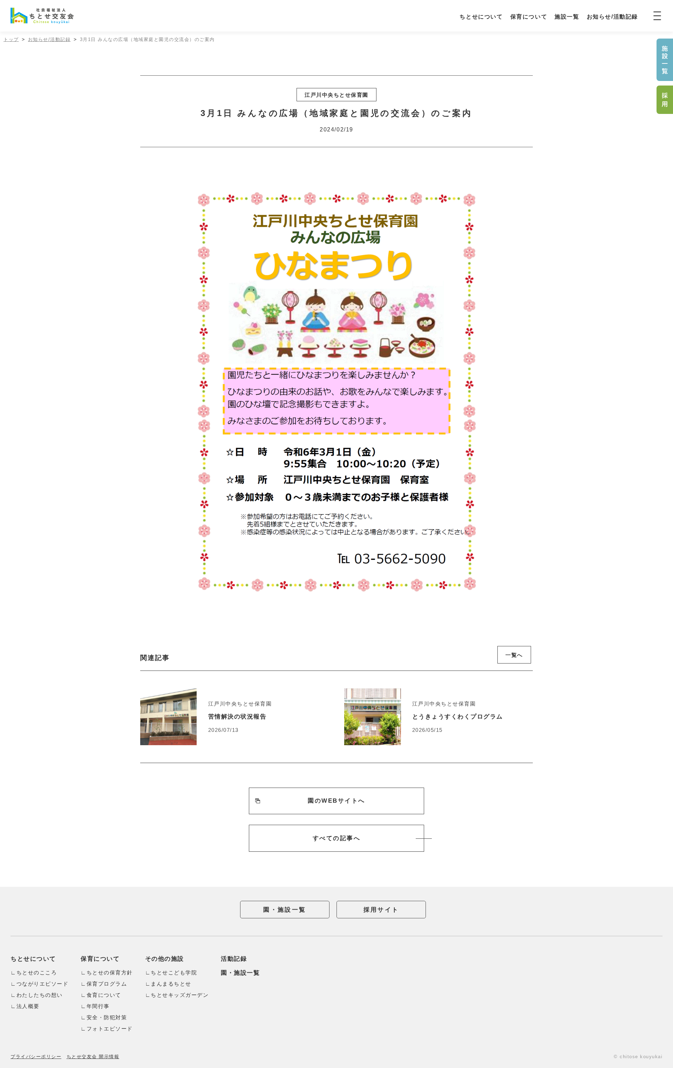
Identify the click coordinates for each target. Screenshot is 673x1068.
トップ (11, 39)
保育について (529, 17)
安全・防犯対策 (107, 1017)
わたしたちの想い (39, 995)
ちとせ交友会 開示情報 (93, 1056)
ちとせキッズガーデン (180, 995)
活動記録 (234, 958)
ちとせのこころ (36, 972)
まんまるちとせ (171, 984)
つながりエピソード (42, 984)
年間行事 (98, 1006)
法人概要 (28, 1006)
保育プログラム (107, 984)
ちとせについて (481, 17)
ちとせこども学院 (174, 972)
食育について (104, 995)
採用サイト (381, 909)
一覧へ (514, 655)
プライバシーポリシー (36, 1056)
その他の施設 (164, 958)
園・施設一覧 (284, 909)
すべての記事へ (337, 838)
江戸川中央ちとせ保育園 (336, 95)
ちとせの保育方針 (110, 972)
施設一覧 (567, 17)
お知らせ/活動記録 (612, 17)
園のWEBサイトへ (336, 800)
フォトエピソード (110, 1029)
